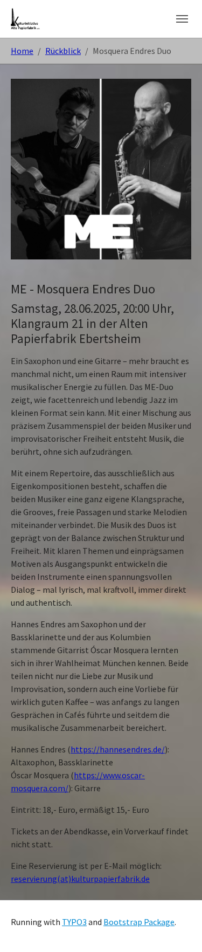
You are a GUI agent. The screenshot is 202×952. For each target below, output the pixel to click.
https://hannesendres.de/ (118, 749)
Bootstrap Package (139, 921)
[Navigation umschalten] (182, 19)
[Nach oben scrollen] (178, 928)
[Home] (25, 18)
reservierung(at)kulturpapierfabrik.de (80, 878)
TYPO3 (74, 921)
